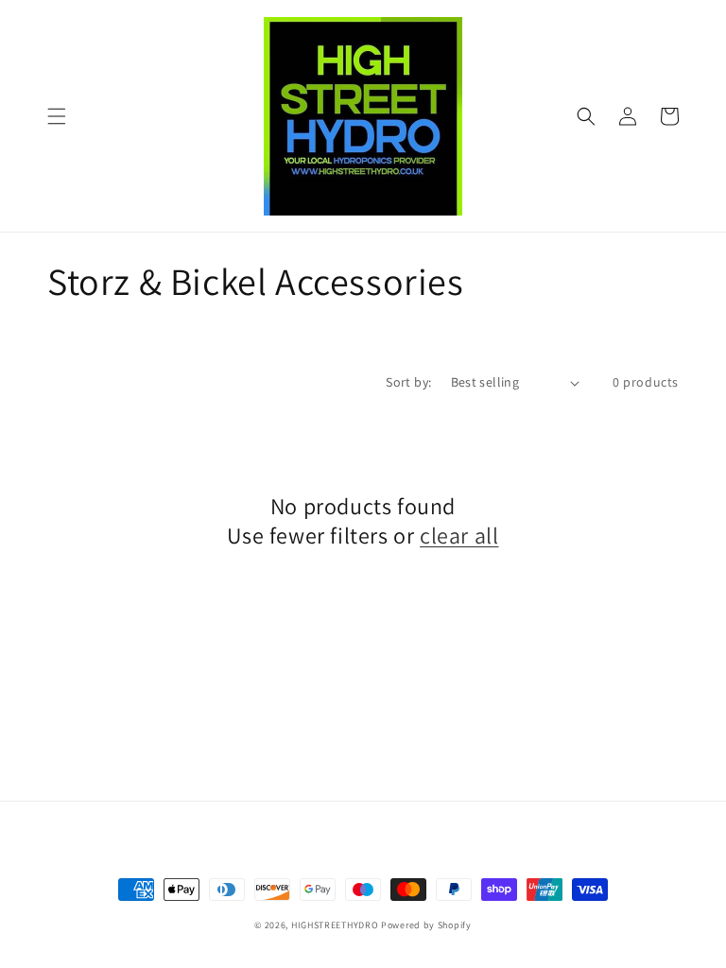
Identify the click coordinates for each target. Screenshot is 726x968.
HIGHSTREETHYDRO (335, 925)
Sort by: (408, 381)
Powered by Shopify (426, 925)
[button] (57, 116)
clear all (459, 535)
